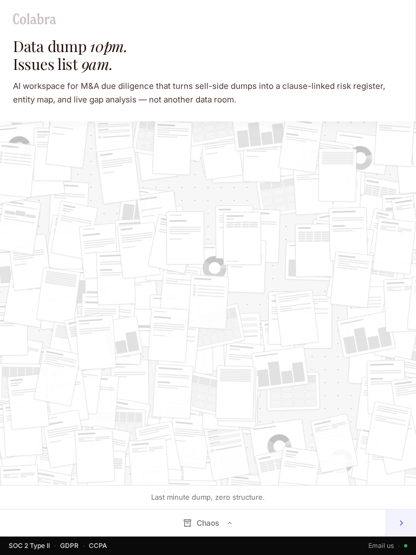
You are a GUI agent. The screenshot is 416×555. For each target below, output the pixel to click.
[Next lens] (401, 522)
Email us (381, 545)
